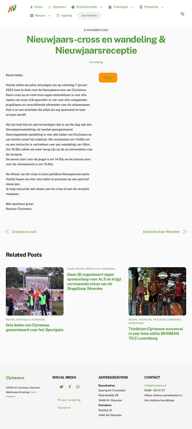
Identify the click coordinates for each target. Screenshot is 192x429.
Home (38, 7)
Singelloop (93, 269)
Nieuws (39, 15)
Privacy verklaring (69, 399)
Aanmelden (89, 15)
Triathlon (145, 319)
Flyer (108, 78)
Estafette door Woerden (161, 232)
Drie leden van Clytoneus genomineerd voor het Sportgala (34, 327)
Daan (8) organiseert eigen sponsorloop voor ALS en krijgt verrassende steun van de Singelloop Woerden (94, 281)
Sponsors (59, 7)
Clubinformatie (86, 7)
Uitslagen (159, 319)
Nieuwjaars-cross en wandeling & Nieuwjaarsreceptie (96, 45)
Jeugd (70, 269)
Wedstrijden (136, 323)
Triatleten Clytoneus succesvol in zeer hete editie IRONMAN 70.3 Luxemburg (155, 333)
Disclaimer (64, 407)
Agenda (66, 15)
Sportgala (23, 319)
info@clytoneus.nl (155, 385)
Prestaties (150, 7)
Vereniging (96, 62)
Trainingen (120, 7)
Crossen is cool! (24, 232)
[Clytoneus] (12, 11)
